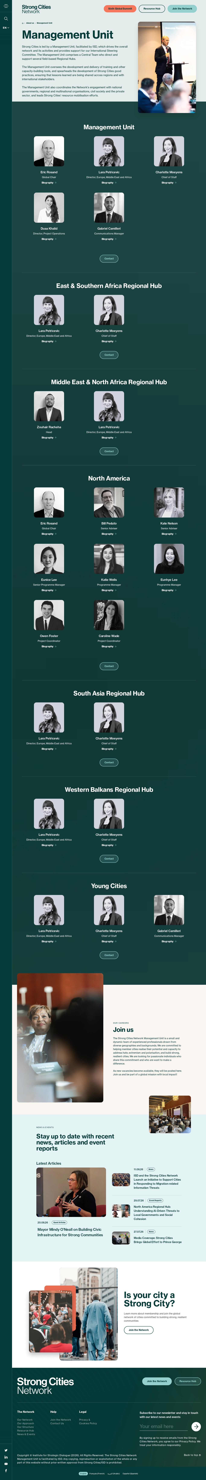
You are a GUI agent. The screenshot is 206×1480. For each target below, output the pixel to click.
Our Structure (25, 1426)
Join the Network (139, 1329)
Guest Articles (59, 1222)
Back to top (191, 1454)
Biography (48, 182)
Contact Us (57, 1423)
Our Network (25, 1419)
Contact (109, 258)
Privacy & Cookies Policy (88, 1421)
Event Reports (155, 1200)
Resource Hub (25, 1430)
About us (30, 23)
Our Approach (25, 1423)
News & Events (26, 1434)
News (151, 1169)
